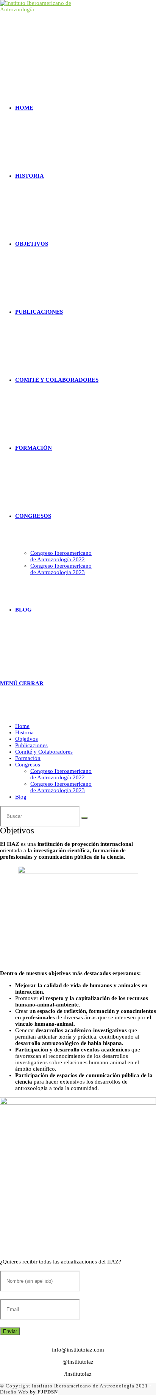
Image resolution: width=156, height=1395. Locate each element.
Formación (28, 758)
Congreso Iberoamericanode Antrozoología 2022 (61, 774)
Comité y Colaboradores (44, 752)
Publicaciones (31, 745)
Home (22, 726)
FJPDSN (47, 1392)
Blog (21, 797)
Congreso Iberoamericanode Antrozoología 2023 (61, 787)
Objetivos (26, 739)
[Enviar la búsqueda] (84, 818)
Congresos (27, 765)
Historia (24, 732)
